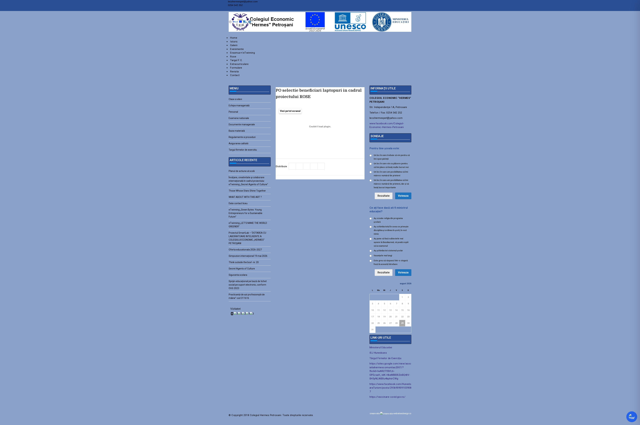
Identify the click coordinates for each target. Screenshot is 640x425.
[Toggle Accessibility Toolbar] (632, 417)
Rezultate (384, 195)
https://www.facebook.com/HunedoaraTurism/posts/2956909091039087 (391, 388)
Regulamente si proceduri (242, 137)
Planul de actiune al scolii (242, 171)
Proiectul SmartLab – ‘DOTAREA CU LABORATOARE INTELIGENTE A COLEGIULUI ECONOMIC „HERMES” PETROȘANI (247, 238)
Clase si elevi (235, 99)
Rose (233, 56)
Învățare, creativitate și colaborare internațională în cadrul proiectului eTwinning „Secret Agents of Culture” (248, 181)
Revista (234, 71)
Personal (233, 111)
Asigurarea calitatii (238, 143)
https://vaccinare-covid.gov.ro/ (388, 396)
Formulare (236, 67)
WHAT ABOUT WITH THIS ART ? (245, 197)
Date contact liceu (238, 203)
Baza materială (237, 130)
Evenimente (237, 49)
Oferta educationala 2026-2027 (245, 249)
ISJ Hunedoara (378, 352)
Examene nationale (239, 118)
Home (233, 37)
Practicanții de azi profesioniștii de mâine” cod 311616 (247, 296)
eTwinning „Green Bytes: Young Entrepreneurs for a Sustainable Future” (245, 213)
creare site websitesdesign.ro (390, 413)
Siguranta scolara (238, 275)
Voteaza (403, 195)
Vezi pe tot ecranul (290, 111)
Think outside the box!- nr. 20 (244, 262)
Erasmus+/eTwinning (242, 52)
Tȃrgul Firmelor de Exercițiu (386, 358)
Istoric (234, 41)
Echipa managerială (239, 105)
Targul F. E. (236, 60)
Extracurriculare (239, 64)
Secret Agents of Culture (242, 268)
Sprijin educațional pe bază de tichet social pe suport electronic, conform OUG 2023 (248, 285)
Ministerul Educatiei (381, 347)
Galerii (234, 45)
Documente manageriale (242, 124)
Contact (235, 75)
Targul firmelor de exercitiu (243, 149)
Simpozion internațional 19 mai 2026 (248, 256)
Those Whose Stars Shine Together (247, 190)
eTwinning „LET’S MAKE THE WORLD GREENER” (248, 225)
